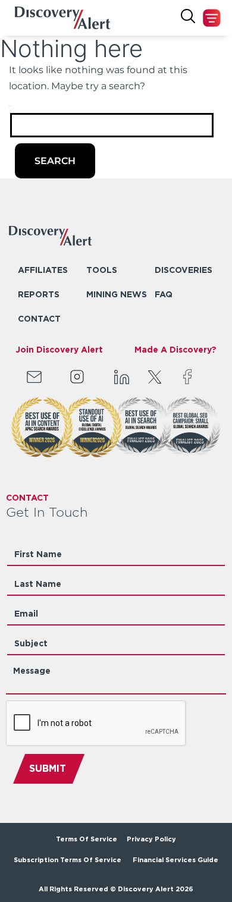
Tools (101, 269)
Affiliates (43, 269)
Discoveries (183, 269)
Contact (39, 318)
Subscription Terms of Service (68, 859)
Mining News (116, 294)
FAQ (164, 294)
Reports (38, 294)
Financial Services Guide (175, 859)
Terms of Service (86, 839)
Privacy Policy (151, 839)
